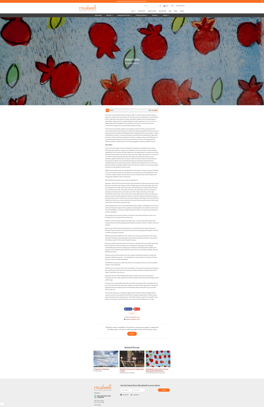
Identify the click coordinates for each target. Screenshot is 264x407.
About (175, 11)
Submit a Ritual (152, 11)
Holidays (154, 15)
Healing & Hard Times (123, 15)
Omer (138, 319)
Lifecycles (109, 15)
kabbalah (127, 319)
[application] (132, 110)
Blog (170, 11)
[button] (128, 309)
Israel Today (98, 15)
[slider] (131, 110)
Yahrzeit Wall (162, 11)
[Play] (107, 110)
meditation (134, 319)
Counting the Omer (135, 317)
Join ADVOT (141, 11)
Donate (182, 11)
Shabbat (165, 15)
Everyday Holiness (141, 15)
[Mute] (153, 110)
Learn (132, 11)
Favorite (132, 313)
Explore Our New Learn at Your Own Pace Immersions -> (132, 1)
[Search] (160, 5)
